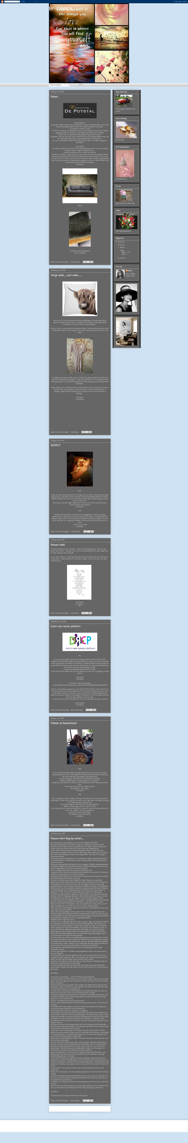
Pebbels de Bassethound (64, 723)
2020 (120, 242)
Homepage (80, 1108)
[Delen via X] (88, 262)
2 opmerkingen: (75, 262)
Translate (86, 85)
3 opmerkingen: (75, 1101)
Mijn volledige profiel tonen (130, 275)
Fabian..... (55, 97)
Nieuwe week (58, 545)
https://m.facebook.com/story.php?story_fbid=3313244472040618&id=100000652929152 (80, 685)
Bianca (130, 271)
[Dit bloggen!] (86, 262)
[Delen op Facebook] (90, 262)
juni (121, 258)
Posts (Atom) (84, 1114)
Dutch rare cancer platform (66, 626)
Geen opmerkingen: (76, 710)
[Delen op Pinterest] (92, 262)
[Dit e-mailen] (84, 262)
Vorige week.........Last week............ (66, 275)
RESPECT (55, 445)
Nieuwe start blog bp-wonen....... (67, 838)
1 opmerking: (74, 432)
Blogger (107, 1128)
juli (121, 245)
